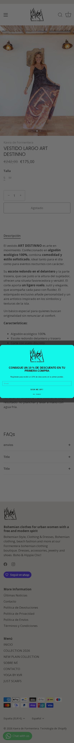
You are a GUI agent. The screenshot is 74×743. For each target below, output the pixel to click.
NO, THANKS (37, 394)
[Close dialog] (71, 347)
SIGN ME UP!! (37, 389)
